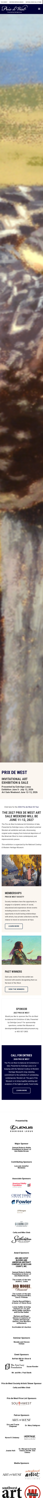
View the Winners (16, 989)
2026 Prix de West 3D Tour (28, 807)
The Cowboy (4, 2)
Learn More (13, 926)
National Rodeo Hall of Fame (33, 2)
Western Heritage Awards (16, 2)
